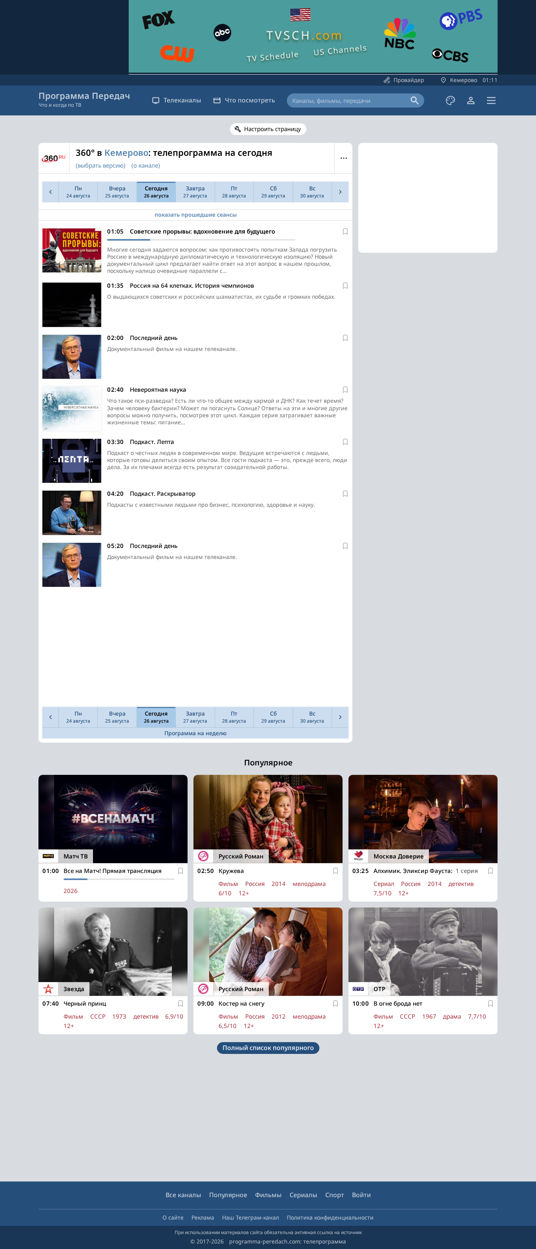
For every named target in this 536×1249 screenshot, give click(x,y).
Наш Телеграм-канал (250, 1217)
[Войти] (471, 100)
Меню (343, 158)
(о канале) (145, 165)
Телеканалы (182, 100)
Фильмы (268, 1195)
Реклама (202, 1217)
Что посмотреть (250, 100)
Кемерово (126, 152)
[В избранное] (345, 231)
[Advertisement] (195, 649)
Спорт (334, 1195)
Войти (361, 1195)
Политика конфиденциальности (330, 1217)
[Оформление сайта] (450, 100)
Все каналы (183, 1195)
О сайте (173, 1217)
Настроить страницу (272, 129)
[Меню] (491, 100)
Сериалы (303, 1195)
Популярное (228, 1195)
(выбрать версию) (101, 165)
